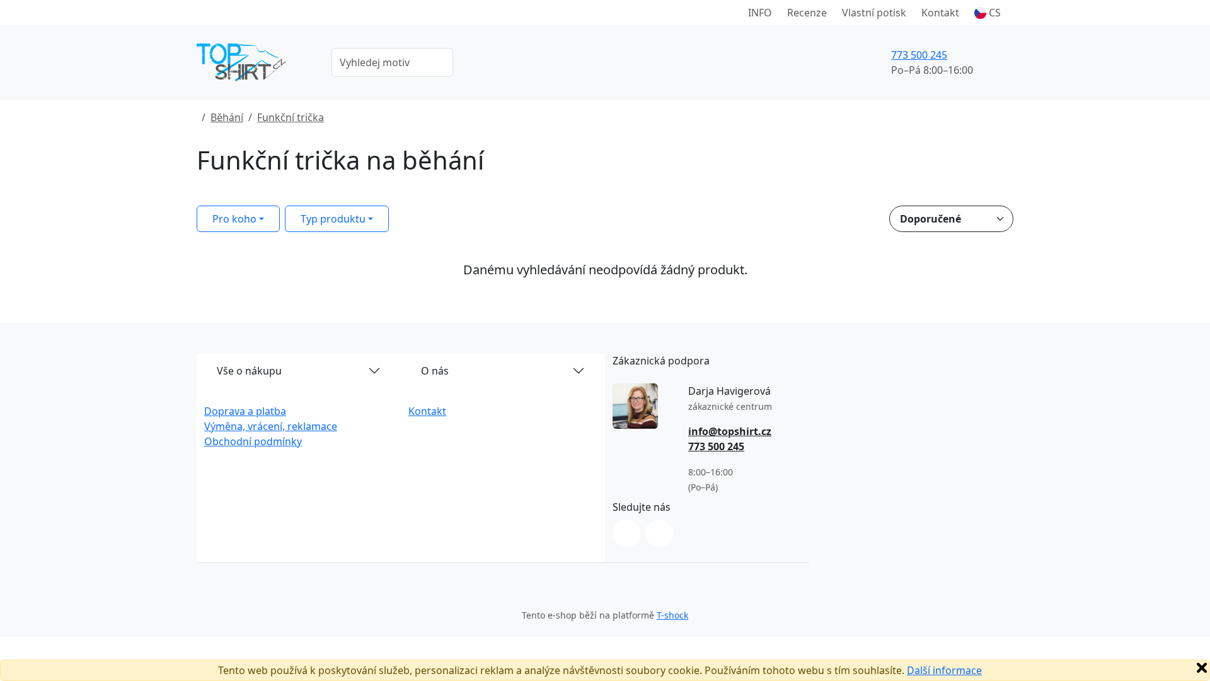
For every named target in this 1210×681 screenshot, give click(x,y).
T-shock (672, 615)
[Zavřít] (1202, 668)
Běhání (226, 117)
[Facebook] (659, 533)
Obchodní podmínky (253, 441)
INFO (760, 13)
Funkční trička (290, 117)
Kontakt (940, 13)
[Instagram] (626, 533)
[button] (987, 12)
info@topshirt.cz (729, 431)
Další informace (944, 670)
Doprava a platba (245, 411)
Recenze (807, 13)
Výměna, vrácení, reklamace (270, 426)
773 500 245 (919, 55)
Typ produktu (333, 219)
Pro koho (234, 219)
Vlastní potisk (874, 13)
